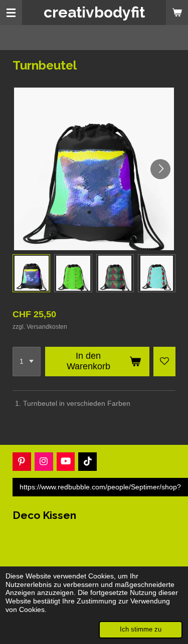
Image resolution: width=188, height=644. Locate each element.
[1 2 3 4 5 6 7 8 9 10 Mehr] (27, 362)
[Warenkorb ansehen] (177, 12)
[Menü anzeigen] (11, 12)
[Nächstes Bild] (160, 169)
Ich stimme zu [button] (140, 629)
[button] (31, 273)
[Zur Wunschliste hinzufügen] (164, 362)
